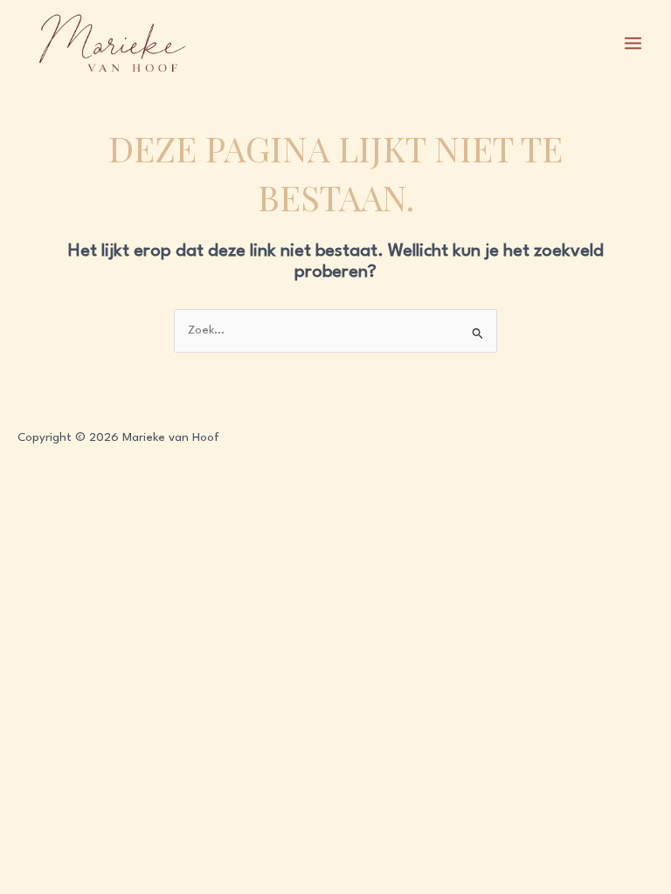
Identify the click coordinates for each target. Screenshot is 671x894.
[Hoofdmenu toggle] (633, 43)
